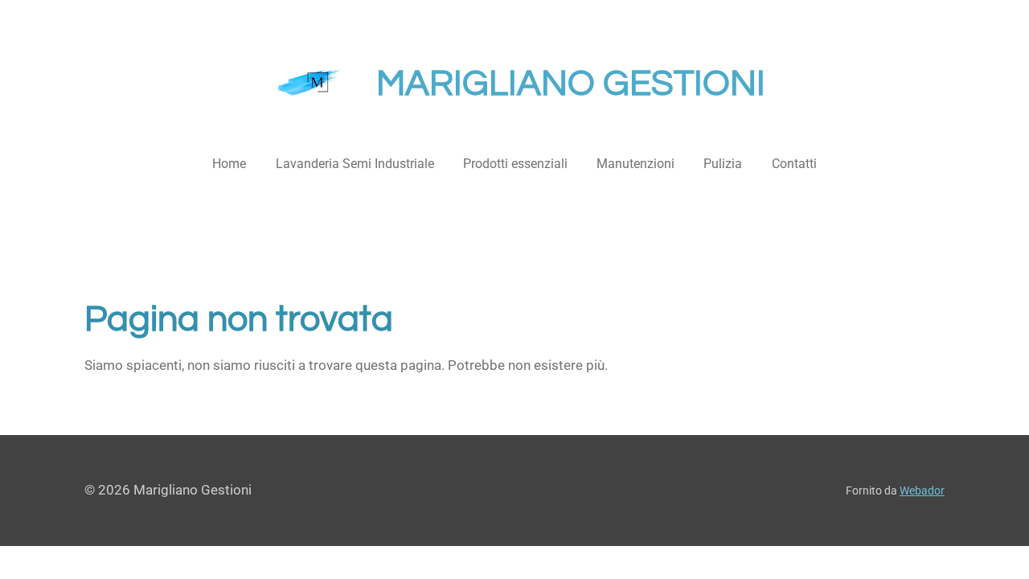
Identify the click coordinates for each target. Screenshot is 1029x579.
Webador (922, 490)
